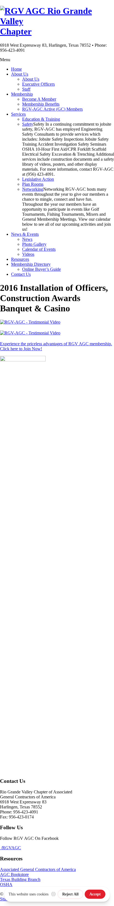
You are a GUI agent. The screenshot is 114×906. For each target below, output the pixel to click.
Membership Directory (31, 264)
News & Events (25, 234)
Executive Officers (38, 84)
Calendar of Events (39, 249)
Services (18, 114)
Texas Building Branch (20, 879)
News (27, 239)
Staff (26, 89)
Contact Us (21, 274)
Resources (20, 259)
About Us (19, 74)
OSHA (6, 884)
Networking (32, 189)
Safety (27, 124)
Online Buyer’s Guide (41, 269)
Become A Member (39, 99)
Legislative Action (38, 179)
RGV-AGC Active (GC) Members (52, 109)
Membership (22, 94)
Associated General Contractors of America (38, 869)
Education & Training (41, 119)
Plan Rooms (32, 184)
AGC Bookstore (14, 874)
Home (16, 69)
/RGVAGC (10, 847)
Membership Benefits (40, 104)
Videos (28, 254)
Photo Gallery (34, 244)
